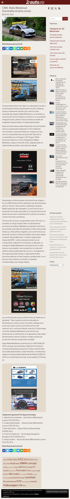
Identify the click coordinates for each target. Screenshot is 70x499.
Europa (30, 467)
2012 (20, 459)
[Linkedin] (11, 48)
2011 (15, 459)
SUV (19, 481)
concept (32, 463)
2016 (4, 463)
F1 (34, 467)
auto (17, 463)
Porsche (5, 478)
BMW (23, 463)
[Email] (21, 48)
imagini (33, 470)
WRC (24, 485)
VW (20, 485)
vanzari (33, 481)
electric (22, 467)
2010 (9, 459)
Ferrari (11, 470)
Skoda (13, 481)
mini (21, 474)
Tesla (23, 481)
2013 (26, 459)
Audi (12, 463)
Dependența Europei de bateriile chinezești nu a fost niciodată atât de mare (58, 255)
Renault (22, 478)
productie (15, 478)
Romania (7, 481)
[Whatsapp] (14, 48)
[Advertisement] (60, 200)
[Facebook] (4, 48)
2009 (5, 460)
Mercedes (14, 473)
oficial (29, 474)
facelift (6, 471)
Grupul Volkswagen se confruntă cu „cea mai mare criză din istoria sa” (58, 247)
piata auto (34, 474)
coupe (5, 467)
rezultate (30, 477)
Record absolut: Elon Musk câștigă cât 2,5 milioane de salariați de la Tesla (58, 229)
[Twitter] (7, 48)
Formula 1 (21, 470)
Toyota (28, 481)
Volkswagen (10, 485)
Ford (14, 470)
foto (29, 470)
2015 (36, 460)
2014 (31, 459)
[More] (28, 48)
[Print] (25, 48)
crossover (11, 467)
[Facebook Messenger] (18, 48)
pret (9, 478)
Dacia (16, 467)
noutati (24, 474)
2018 (8, 464)
